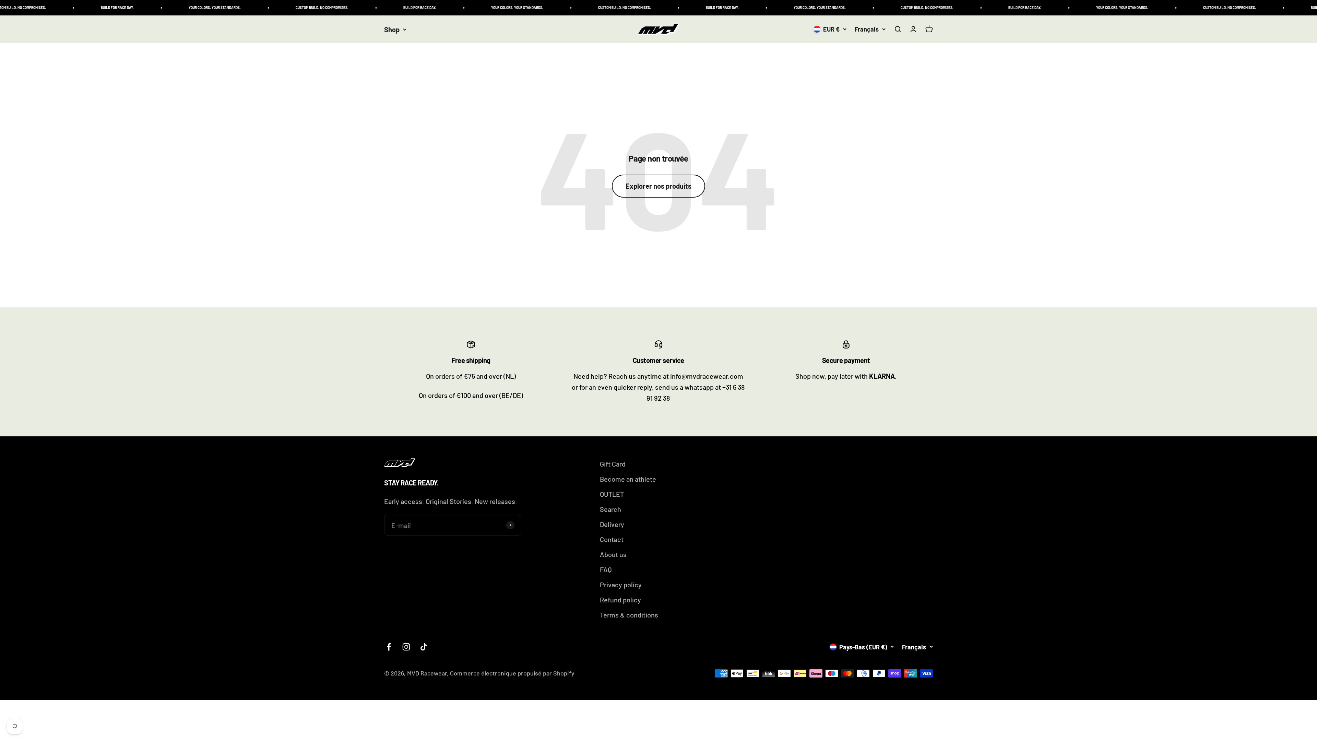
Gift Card (613, 464)
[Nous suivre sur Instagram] (406, 646)
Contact (612, 539)
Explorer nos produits (658, 186)
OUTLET (612, 494)
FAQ (606, 569)
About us (613, 554)
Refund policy (620, 600)
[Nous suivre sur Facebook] (388, 646)
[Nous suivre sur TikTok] (423, 646)
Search (610, 509)
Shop (392, 29)
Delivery (612, 524)
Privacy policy (621, 584)
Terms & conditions (629, 615)
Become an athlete (628, 479)
